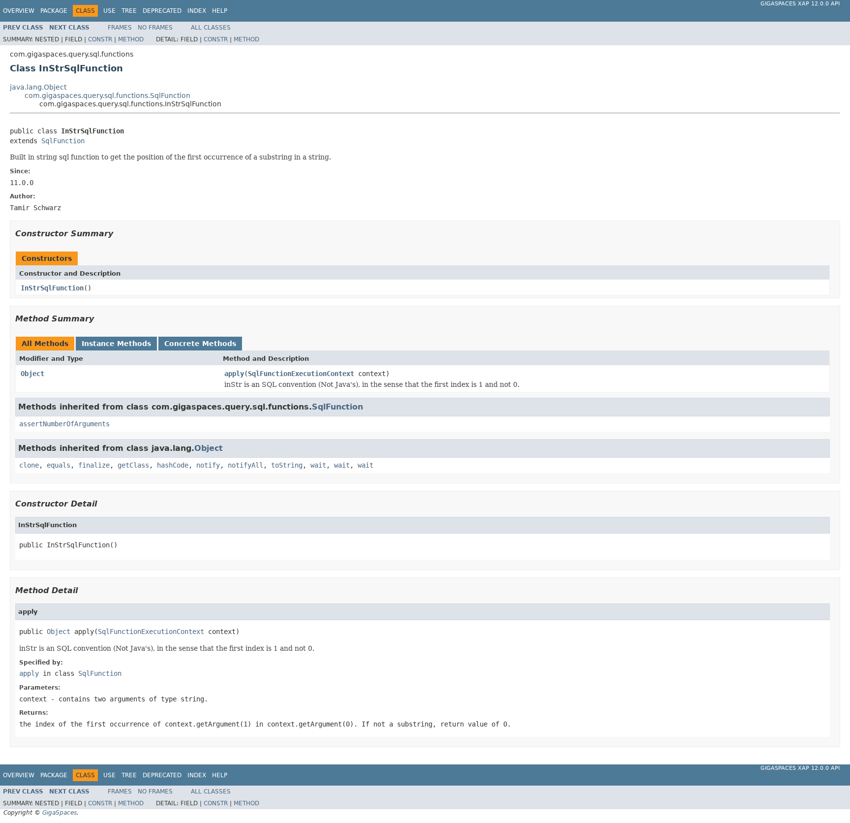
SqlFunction (63, 141)
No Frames (155, 27)
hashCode (172, 465)
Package (53, 10)
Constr (100, 39)
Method (131, 39)
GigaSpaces (59, 812)
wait (318, 465)
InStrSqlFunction (52, 288)
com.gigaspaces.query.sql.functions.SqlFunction (107, 95)
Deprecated (162, 10)
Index (196, 10)
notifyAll (245, 465)
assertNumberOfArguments (64, 424)
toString (287, 465)
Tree (129, 10)
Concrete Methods (200, 344)
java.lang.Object (38, 87)
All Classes (211, 27)
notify (208, 465)
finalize (94, 465)
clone (29, 465)
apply (234, 374)
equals (58, 465)
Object (32, 374)
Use (109, 10)
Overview (18, 10)
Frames (120, 27)
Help (219, 10)
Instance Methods (116, 344)
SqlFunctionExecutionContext (301, 374)
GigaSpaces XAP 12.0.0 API (800, 3)
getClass (133, 465)
